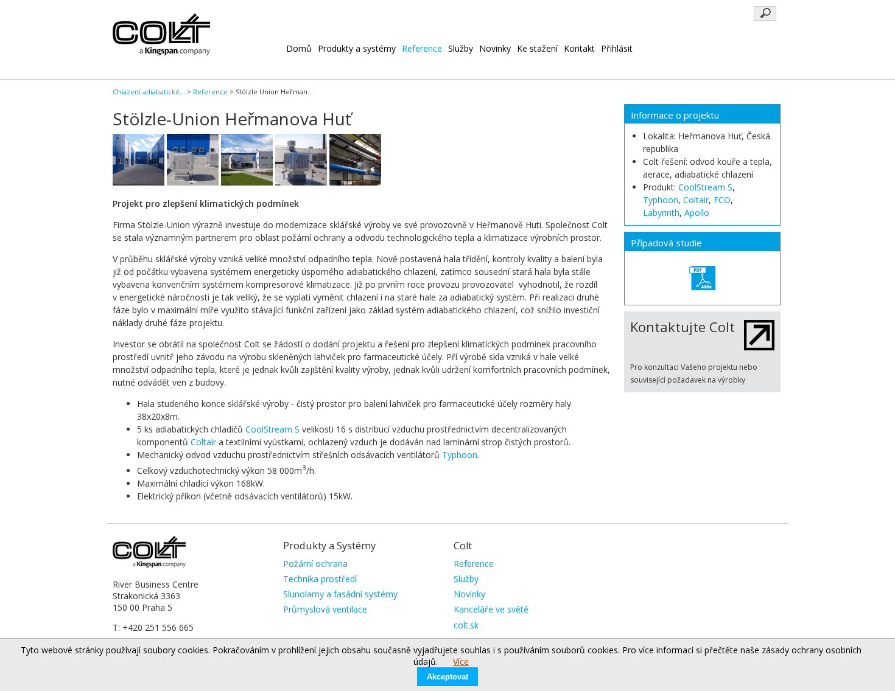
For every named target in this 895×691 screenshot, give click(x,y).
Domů (299, 48)
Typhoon (459, 454)
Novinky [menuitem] (469, 594)
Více (461, 661)
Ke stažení (537, 48)
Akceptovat (447, 676)
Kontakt (579, 48)
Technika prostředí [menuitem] (320, 579)
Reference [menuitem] (474, 563)
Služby (460, 48)
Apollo (696, 212)
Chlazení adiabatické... (149, 91)
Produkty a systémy (357, 48)
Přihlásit (617, 48)
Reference (422, 48)
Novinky (495, 48)
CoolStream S (272, 429)
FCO (722, 200)
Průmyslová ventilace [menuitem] (325, 609)
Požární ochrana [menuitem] (315, 563)
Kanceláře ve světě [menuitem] (491, 609)
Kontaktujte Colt (682, 327)
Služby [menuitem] (466, 579)
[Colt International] (161, 52)
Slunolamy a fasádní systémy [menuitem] (340, 594)
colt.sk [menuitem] (466, 625)
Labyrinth (661, 212)
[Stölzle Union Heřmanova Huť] (702, 278)
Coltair (203, 442)
